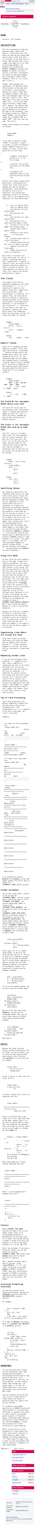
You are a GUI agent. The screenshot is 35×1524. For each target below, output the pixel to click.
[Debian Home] (2, 4)
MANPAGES (9, 0)
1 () (15, 1491)
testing (14, 1477)
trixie (14, 1474)
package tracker (17, 1457)
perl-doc (14, 11)
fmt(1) (16, 1193)
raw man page (17, 1460)
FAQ (26, 4)
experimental (16, 1483)
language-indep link (19, 1455)
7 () (15, 1494)
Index (8, 4)
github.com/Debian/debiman (14, 1519)
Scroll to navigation (9, 16)
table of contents (19, 1465)
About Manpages (17, 4)
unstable (9, 11)
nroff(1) (10, 80)
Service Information (13, 9)
